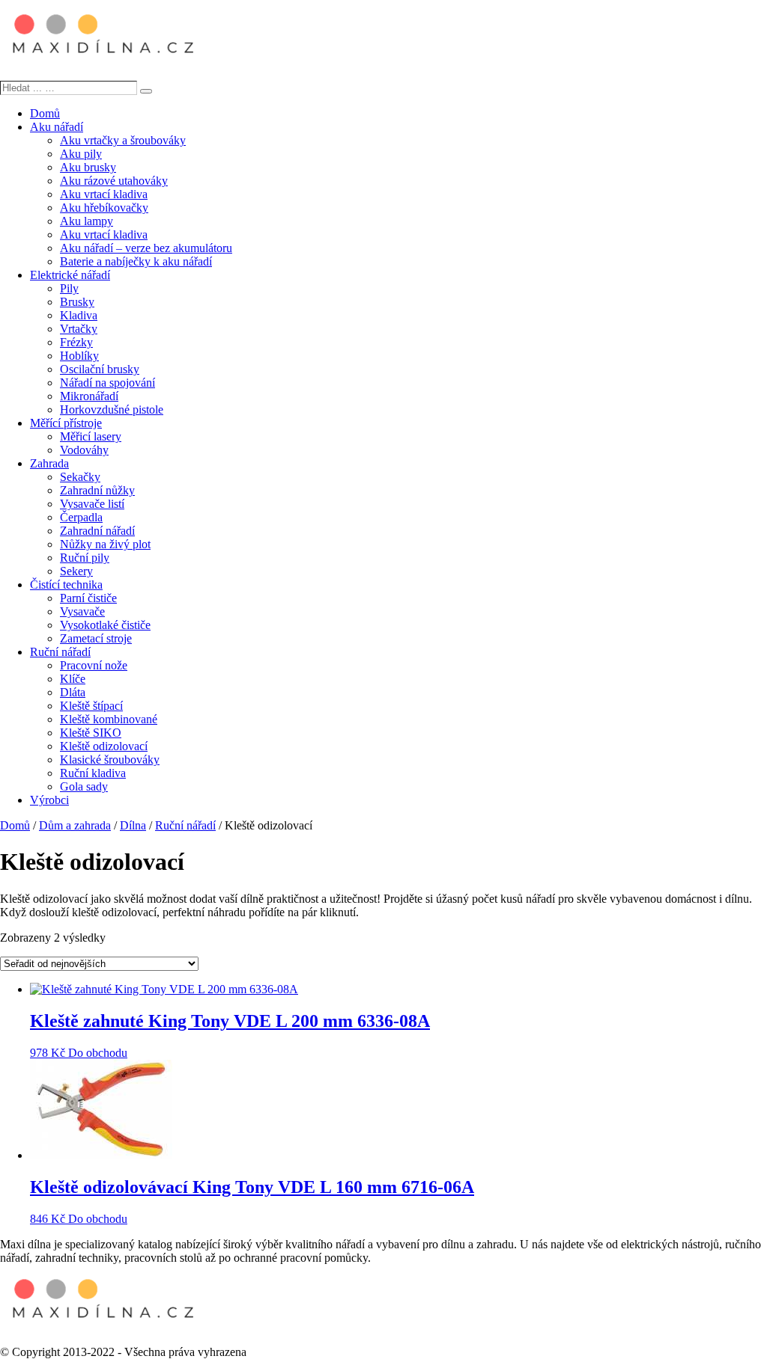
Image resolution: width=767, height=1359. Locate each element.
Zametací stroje (96, 638)
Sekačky (80, 476)
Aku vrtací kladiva (104, 194)
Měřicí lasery (90, 436)
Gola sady (84, 786)
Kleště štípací (91, 705)
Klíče (72, 678)
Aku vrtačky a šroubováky (123, 140)
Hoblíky (79, 355)
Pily (69, 288)
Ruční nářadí (60, 651)
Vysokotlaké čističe (105, 625)
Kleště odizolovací (104, 746)
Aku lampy (86, 221)
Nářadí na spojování (107, 382)
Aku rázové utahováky (114, 180)
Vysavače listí (92, 503)
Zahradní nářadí (97, 530)
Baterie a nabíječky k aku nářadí (136, 261)
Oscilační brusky (99, 369)
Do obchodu (97, 1052)
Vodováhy (84, 450)
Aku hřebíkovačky (104, 207)
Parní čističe (88, 598)
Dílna (133, 825)
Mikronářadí (89, 396)
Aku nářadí (56, 126)
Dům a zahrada (75, 825)
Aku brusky (88, 167)
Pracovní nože (93, 665)
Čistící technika (66, 584)
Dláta (72, 692)
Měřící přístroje (66, 423)
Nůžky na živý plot (105, 544)
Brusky (77, 301)
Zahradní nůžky (97, 490)
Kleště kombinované (108, 719)
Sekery (76, 571)
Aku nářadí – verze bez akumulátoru (146, 248)
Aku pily (81, 153)
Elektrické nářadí (70, 275)
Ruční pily (84, 557)
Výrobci (49, 800)
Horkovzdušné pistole (111, 409)
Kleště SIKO (90, 732)
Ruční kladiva (93, 773)
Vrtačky (78, 328)
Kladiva (78, 315)
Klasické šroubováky (110, 759)
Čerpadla (81, 517)
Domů (45, 113)
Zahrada (49, 463)
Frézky (76, 342)
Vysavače (82, 611)
